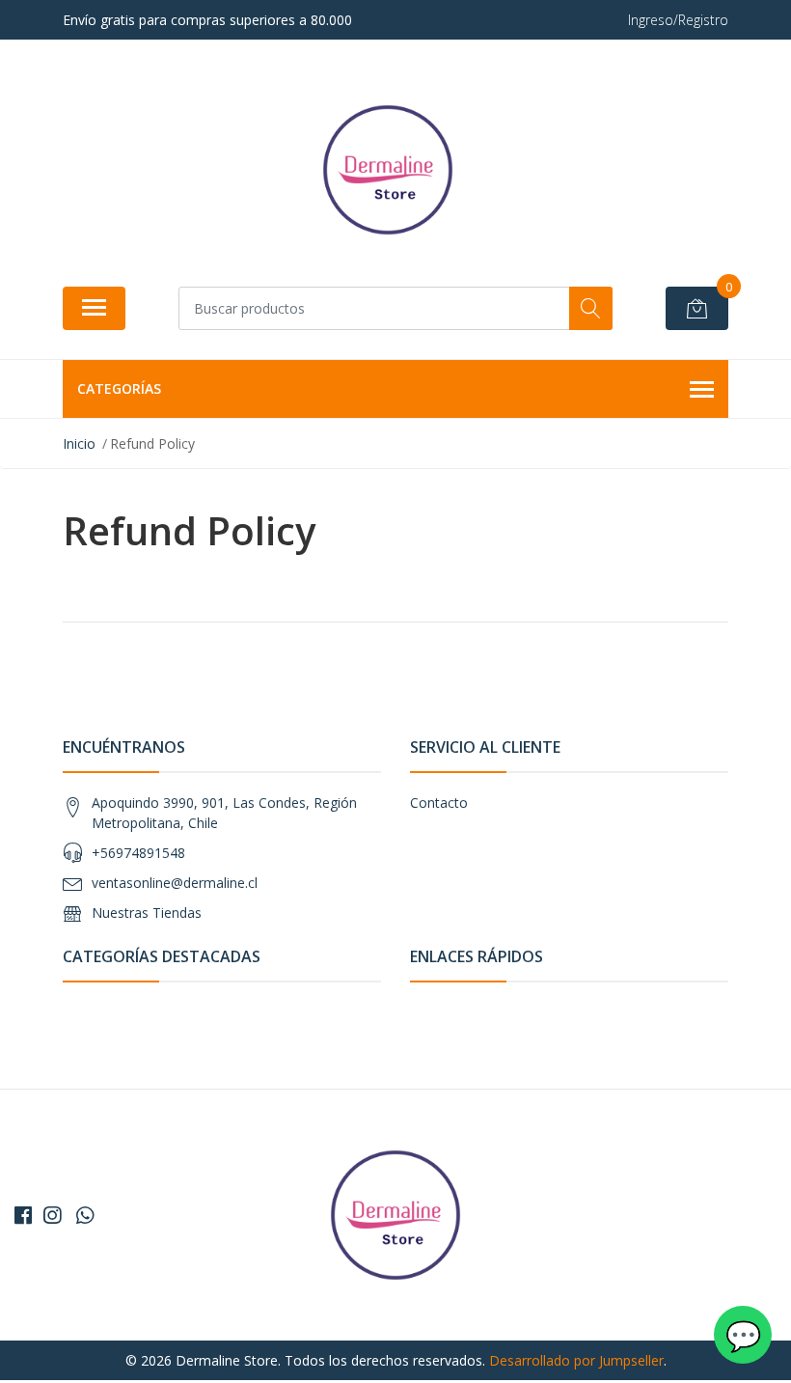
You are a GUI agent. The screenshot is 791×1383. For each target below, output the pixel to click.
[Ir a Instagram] (52, 1215)
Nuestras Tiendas (147, 912)
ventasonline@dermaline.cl (175, 882)
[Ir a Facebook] (23, 1215)
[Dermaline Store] (387, 170)
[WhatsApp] (84, 1215)
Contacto (439, 802)
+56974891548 (138, 853)
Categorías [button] (119, 388)
